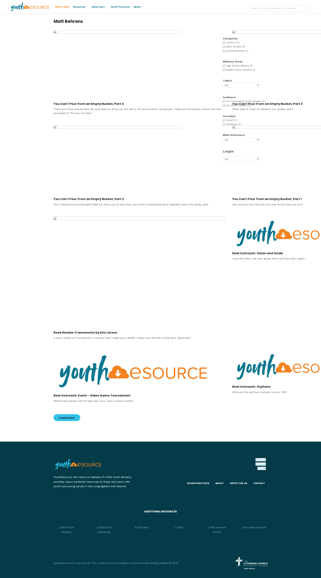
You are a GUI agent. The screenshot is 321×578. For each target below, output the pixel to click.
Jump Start (100, 6)
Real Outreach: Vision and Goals (257, 253)
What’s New (62, 6)
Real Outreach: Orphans (251, 386)
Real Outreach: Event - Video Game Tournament (92, 395)
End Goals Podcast (254, 527)
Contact (259, 483)
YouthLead (141, 527)
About (138, 6)
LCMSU (179, 527)
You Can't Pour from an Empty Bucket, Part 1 (267, 199)
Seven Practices (120, 6)
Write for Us (238, 483)
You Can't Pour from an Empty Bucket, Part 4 (89, 104)
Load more (67, 417)
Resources (80, 6)
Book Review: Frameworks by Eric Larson (85, 332)
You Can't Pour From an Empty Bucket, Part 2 (89, 199)
